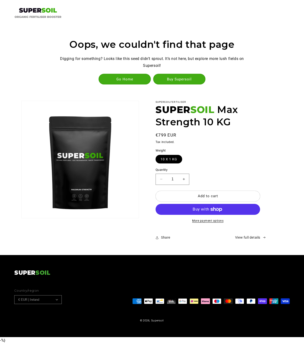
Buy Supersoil (179, 79)
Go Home (124, 79)
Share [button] (165, 237)
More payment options (207, 220)
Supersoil (157, 320)
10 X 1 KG (169, 159)
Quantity (161, 170)
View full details (247, 237)
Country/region (26, 290)
